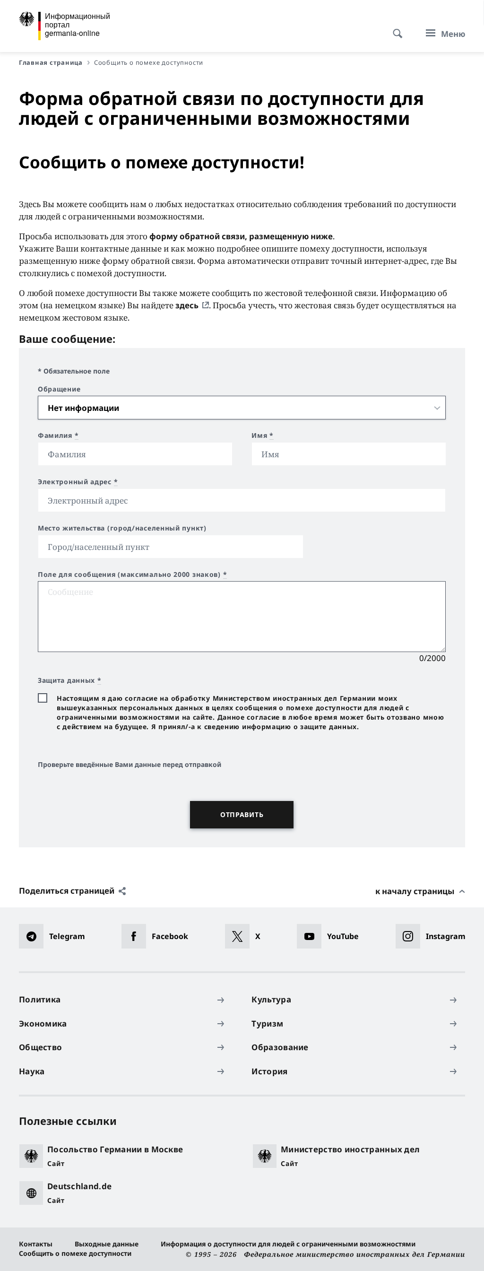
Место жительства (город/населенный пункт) (122, 528)
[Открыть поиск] (394, 28)
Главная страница (51, 62)
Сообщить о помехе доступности (75, 1253)
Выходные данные (106, 1243)
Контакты (35, 1243)
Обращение (59, 389)
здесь (187, 305)
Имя (262, 435)
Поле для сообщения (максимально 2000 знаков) (132, 574)
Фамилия (58, 435)
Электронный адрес (78, 482)
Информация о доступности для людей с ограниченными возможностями (288, 1243)
